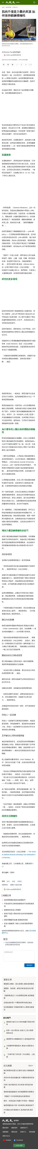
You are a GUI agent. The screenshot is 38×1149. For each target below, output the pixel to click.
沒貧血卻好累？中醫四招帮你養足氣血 (18, 1003)
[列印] (21, 65)
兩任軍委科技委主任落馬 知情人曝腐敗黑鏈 (19, 1072)
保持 (8, 881)
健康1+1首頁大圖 (16, 885)
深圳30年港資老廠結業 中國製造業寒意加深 (19, 1079)
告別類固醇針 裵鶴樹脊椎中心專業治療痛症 (19, 1008)
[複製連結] (17, 64)
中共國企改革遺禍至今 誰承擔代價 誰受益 (18, 1111)
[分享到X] (12, 65)
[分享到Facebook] (4, 65)
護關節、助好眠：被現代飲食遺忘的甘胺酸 (19, 989)
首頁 (3, 7)
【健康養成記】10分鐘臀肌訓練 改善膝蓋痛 (19, 997)
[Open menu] (3, 2)
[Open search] (34, 2)
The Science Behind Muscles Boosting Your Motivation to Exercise (19, 855)
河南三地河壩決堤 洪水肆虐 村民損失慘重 (18, 1086)
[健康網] (10, 2)
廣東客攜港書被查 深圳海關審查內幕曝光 (19, 1092)
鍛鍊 (13, 881)
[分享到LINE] (8, 65)
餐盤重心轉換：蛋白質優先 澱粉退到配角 (19, 984)
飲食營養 (8, 7)
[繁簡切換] (30, 65)
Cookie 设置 (19, 1145)
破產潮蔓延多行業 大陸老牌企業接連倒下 (19, 1105)
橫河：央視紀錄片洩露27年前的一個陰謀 (19, 1101)
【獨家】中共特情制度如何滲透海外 (17, 1096)
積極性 (19, 881)
